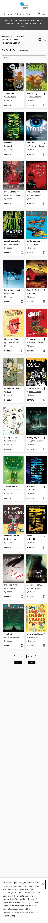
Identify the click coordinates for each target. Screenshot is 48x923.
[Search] (3, 14)
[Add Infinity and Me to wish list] (21, 449)
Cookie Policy (9, 915)
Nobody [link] (30, 143)
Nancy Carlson (12, 539)
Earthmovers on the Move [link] (35, 241)
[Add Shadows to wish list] (44, 498)
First (18, 662)
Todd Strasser (11, 588)
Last (31, 662)
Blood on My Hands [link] (12, 585)
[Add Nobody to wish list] (44, 154)
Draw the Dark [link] (33, 290)
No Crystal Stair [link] (11, 339)
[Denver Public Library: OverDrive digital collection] (24, 5)
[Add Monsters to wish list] (21, 154)
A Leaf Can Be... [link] (11, 487)
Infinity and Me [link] (10, 438)
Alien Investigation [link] (12, 241)
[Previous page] (14, 656)
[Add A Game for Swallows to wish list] (44, 400)
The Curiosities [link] (33, 192)
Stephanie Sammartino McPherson (36, 441)
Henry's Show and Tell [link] (12, 536)
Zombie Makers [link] (33, 339)
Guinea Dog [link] (32, 94)
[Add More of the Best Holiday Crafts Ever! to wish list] (44, 646)
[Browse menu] (43, 14)
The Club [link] (8, 634)
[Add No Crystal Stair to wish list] (21, 351)
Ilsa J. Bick (10, 146)
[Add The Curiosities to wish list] (44, 203)
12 (21, 656)
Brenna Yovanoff (35, 195)
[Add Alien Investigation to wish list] (21, 252)
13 (24, 656)
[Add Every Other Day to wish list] (21, 203)
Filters (6, 58)
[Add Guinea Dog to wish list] (44, 105)
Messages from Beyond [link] (35, 585)
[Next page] (35, 656)
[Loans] (38, 14)
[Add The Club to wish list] (21, 646)
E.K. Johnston (11, 97)
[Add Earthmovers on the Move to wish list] (44, 252)
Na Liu (9, 392)
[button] (39, 40)
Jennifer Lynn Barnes (36, 146)
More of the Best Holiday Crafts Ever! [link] (35, 634)
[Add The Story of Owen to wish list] (21, 105)
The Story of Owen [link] (12, 94)
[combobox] (18, 14)
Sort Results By (8, 50)
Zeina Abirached (35, 392)
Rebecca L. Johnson (36, 343)
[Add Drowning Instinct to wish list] (21, 302)
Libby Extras (19, 20)
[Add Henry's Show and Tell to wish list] (21, 547)
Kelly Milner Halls (13, 244)
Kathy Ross (33, 637)
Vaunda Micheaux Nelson (14, 343)
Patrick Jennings (35, 97)
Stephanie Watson (35, 588)
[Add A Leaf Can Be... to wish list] (21, 498)
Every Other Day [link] (11, 192)
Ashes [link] (29, 536)
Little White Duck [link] (11, 388)
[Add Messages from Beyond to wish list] (44, 596)
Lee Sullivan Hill (34, 244)
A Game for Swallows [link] (35, 388)
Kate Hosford (11, 441)
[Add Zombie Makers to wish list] (44, 351)
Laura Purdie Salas (13, 490)
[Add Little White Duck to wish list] (21, 400)
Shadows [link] (31, 487)
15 (32, 656)
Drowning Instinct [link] (12, 290)
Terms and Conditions (12, 886)
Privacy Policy (33, 886)
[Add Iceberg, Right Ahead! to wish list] (44, 449)
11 (17, 656)
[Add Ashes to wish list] (44, 547)
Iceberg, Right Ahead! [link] (35, 438)
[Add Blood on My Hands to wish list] (21, 596)
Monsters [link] (8, 143)
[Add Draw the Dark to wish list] (44, 302)
